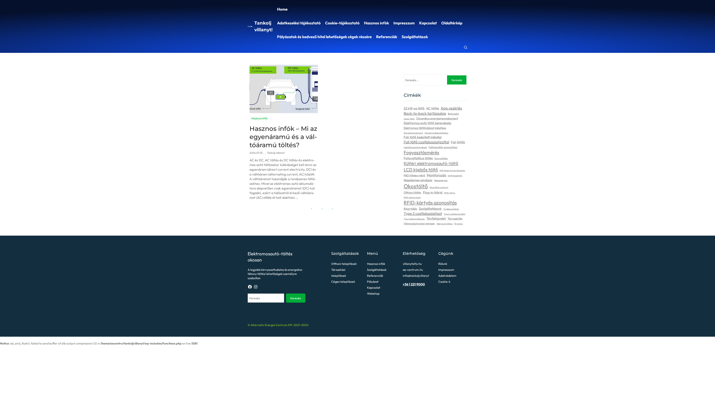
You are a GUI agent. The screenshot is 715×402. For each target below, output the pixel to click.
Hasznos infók (376, 22)
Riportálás (410, 208)
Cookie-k (444, 281)
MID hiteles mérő (414, 175)
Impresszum (404, 22)
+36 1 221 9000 (414, 284)
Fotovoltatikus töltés (418, 158)
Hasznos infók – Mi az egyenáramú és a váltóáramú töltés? (283, 137)
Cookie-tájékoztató (342, 22)
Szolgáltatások (415, 36)
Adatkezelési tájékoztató (299, 22)
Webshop (373, 293)
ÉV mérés (458, 223)
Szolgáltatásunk (430, 209)
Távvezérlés (455, 218)
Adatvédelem (447, 275)
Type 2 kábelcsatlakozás (414, 219)
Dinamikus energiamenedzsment (437, 118)
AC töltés (432, 108)
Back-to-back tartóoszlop (425, 113)
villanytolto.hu (412, 264)
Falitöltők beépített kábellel (415, 147)
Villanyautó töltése (444, 223)
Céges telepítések (343, 281)
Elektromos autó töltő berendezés (427, 123)
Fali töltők (458, 142)
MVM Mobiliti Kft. (455, 175)
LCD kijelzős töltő (421, 169)
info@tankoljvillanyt (416, 275)
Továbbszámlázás (451, 209)
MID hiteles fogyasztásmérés (452, 170)
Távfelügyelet (436, 218)
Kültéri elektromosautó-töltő (431, 163)
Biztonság (453, 113)
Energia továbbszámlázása (436, 133)
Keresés (457, 80)
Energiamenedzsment (413, 133)
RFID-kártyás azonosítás (430, 203)
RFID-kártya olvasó (412, 197)
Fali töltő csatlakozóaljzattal (426, 142)
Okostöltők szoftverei (439, 187)
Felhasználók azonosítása (443, 147)
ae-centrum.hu (413, 270)
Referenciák (386, 36)
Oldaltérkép (451, 22)
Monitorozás (436, 175)
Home (282, 9)
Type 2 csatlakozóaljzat (423, 213)
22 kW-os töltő (414, 108)
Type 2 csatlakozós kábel (454, 214)
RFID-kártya (449, 193)
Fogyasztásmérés (421, 152)
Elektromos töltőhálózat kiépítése (425, 128)
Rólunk (442, 264)
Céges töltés (409, 118)
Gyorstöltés (441, 158)
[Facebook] (250, 287)
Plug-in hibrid (432, 192)
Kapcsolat (428, 22)
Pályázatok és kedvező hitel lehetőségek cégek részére (324, 36)
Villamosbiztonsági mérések (419, 223)
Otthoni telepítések (344, 264)
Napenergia (440, 180)
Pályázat (373, 281)
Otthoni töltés (412, 192)
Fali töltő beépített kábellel (422, 137)
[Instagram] (255, 287)
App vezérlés (451, 108)
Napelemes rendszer (418, 180)
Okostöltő (416, 186)
